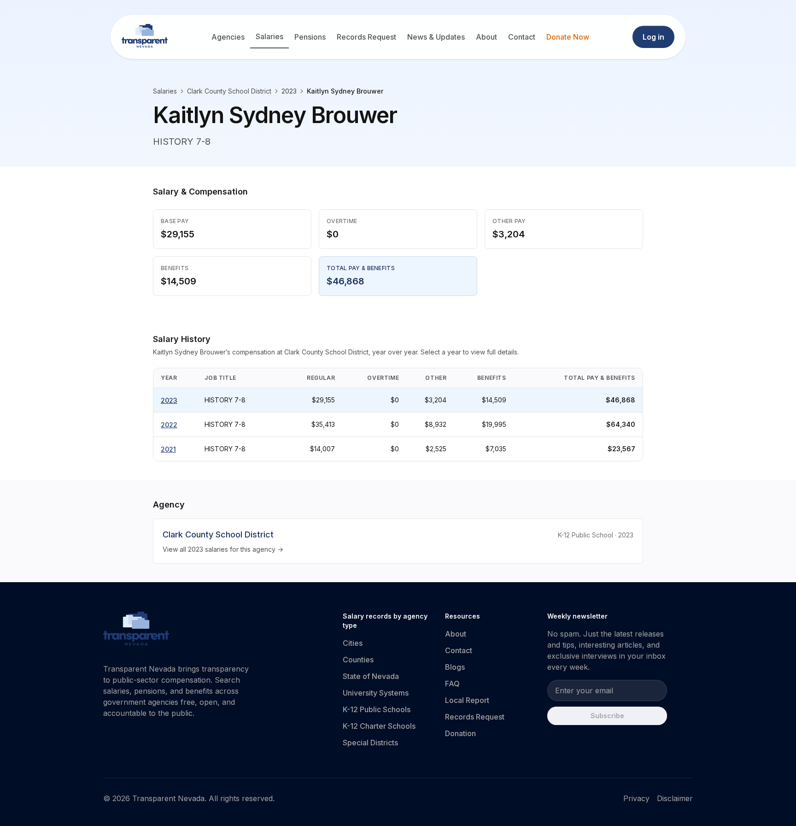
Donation (460, 733)
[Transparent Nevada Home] (136, 630)
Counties (358, 659)
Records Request (366, 36)
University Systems (376, 692)
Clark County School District (229, 91)
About (486, 36)
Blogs (455, 667)
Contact (521, 36)
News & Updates (436, 36)
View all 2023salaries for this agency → (223, 549)
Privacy (636, 798)
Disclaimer (675, 798)
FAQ (452, 683)
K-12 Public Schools (376, 709)
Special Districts (370, 742)
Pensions (310, 36)
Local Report (467, 700)
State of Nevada (371, 676)
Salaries (269, 36)
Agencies (228, 36)
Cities (353, 643)
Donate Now (567, 36)
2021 (168, 449)
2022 (169, 425)
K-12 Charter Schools (379, 726)
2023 (169, 400)
